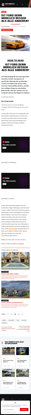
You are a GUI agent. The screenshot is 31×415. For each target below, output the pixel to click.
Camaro (4, 320)
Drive (4, 380)
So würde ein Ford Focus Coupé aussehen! (8, 328)
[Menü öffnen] (17, 4)
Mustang (24, 320)
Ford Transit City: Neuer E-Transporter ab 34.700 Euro (8, 361)
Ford (9, 30)
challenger (11, 320)
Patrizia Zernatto (5, 26)
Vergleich (4, 323)
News (4, 358)
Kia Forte (16, 219)
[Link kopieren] (22, 314)
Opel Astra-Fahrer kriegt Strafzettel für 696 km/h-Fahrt (23, 328)
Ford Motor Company (17, 244)
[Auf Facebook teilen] (7, 314)
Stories (3, 12)
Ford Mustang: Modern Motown (21, 383)
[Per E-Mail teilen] (18, 314)
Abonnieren (24, 409)
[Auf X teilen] (11, 314)
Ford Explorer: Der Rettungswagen (8, 383)
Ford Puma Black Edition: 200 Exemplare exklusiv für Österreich (22, 361)
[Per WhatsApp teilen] (15, 314)
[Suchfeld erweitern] (22, 4)
